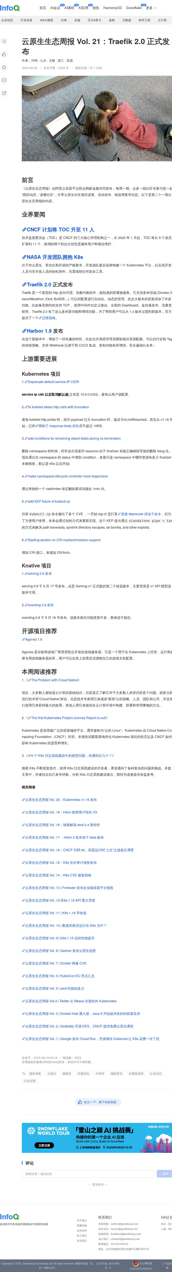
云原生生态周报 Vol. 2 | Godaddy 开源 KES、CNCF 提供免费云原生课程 (79, 1026)
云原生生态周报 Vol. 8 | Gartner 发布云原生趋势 (60, 950)
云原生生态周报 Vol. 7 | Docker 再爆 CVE (56, 963)
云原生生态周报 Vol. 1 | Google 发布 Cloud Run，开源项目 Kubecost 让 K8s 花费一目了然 (92, 1038)
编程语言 (116, 1073)
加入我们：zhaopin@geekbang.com (119, 1239)
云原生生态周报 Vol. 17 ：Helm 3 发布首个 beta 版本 (64, 837)
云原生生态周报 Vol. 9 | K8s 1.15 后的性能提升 (60, 938)
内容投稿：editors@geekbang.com (118, 1223)
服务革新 (35, 1073)
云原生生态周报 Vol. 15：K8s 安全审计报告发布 (61, 862)
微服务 (67, 1073)
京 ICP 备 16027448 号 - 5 (107, 1265)
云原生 (51, 1073)
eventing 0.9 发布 (41, 604)
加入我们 (82, 1235)
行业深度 (30, 1081)
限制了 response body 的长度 (60, 425)
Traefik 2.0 (39, 284)
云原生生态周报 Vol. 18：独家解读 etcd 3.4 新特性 (62, 824)
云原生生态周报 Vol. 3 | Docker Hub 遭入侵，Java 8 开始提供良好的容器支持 (82, 1013)
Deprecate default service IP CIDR (53, 381)
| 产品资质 (167, 1265)
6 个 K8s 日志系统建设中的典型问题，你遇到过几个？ (71, 755)
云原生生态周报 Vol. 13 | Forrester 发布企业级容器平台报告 (69, 887)
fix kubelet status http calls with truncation (58, 406)
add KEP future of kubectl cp (49, 501)
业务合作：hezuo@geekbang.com (118, 1229)
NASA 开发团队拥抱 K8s (55, 256)
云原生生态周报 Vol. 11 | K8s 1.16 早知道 (55, 912)
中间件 (100, 1073)
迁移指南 (48, 317)
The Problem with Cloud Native (54, 680)
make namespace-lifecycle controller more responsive (68, 476)
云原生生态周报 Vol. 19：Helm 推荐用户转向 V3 (61, 812)
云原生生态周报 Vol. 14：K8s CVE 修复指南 (58, 875)
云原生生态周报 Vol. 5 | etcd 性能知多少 (54, 988)
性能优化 (83, 1073)
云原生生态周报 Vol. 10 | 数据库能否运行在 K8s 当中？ (66, 925)
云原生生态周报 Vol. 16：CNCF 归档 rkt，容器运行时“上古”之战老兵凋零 (79, 849)
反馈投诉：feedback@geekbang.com (119, 1234)
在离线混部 (136, 1073)
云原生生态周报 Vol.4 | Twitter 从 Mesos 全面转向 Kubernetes (71, 1000)
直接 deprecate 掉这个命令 (141, 513)
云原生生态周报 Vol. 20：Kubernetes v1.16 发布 (61, 799)
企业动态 (156, 1073)
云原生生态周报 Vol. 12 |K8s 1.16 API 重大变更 (60, 900)
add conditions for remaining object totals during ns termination (74, 438)
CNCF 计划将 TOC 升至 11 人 (60, 229)
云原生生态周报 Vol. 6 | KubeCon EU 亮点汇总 (60, 975)
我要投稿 (82, 1225)
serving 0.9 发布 (40, 573)
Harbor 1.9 (40, 330)
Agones (31, 639)
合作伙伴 (82, 1230)
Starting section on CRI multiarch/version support (64, 539)
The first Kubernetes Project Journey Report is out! (68, 717)
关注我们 (82, 1240)
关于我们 (82, 1220)
